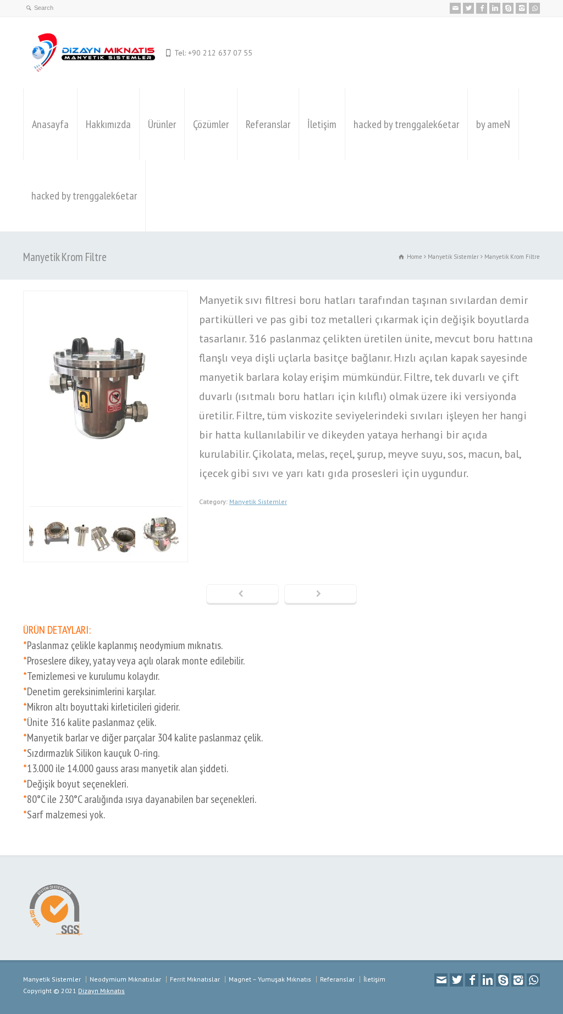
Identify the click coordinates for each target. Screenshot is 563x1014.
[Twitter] (468, 8)
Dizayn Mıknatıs (101, 991)
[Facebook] (481, 8)
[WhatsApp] (534, 8)
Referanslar (268, 124)
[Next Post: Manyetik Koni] (320, 594)
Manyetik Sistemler (258, 501)
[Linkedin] (494, 8)
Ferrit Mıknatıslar (195, 979)
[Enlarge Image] (105, 300)
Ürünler (162, 124)
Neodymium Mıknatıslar (125, 979)
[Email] (455, 8)
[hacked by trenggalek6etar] (92, 53)
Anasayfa (50, 124)
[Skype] (508, 8)
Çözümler (211, 124)
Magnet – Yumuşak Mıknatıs (270, 979)
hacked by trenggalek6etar (406, 124)
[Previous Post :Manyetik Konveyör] (242, 594)
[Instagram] (521, 8)
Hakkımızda (108, 124)
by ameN (493, 124)
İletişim (321, 124)
